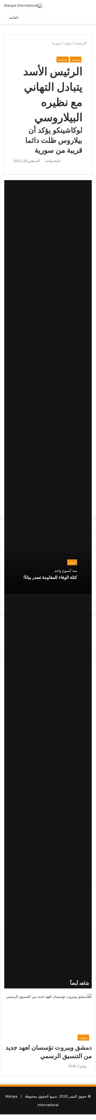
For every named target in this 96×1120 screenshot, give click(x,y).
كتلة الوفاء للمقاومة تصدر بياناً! (50, 577)
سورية (56, 43)
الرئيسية (81, 43)
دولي (67, 43)
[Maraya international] (23, 6)
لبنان (72, 562)
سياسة (62, 59)
